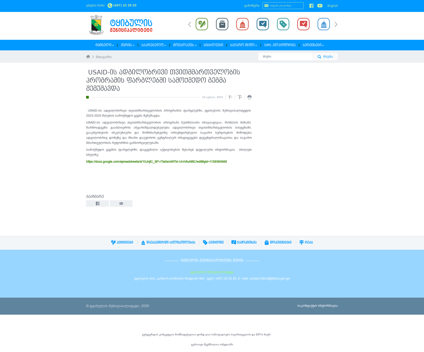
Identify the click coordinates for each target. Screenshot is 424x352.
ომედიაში (226, 344)
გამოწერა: (252, 6)
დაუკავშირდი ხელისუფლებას (170, 242)
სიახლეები (213, 45)
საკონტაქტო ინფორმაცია (317, 306)
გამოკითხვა (246, 242)
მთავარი (104, 57)
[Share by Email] (121, 203)
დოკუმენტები (280, 242)
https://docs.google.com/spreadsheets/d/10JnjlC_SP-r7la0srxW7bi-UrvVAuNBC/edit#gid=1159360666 (156, 162)
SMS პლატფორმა (280, 45)
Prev (189, 24)
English (332, 6)
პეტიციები (124, 242)
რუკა (308, 242)
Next (336, 25)
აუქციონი (216, 242)
